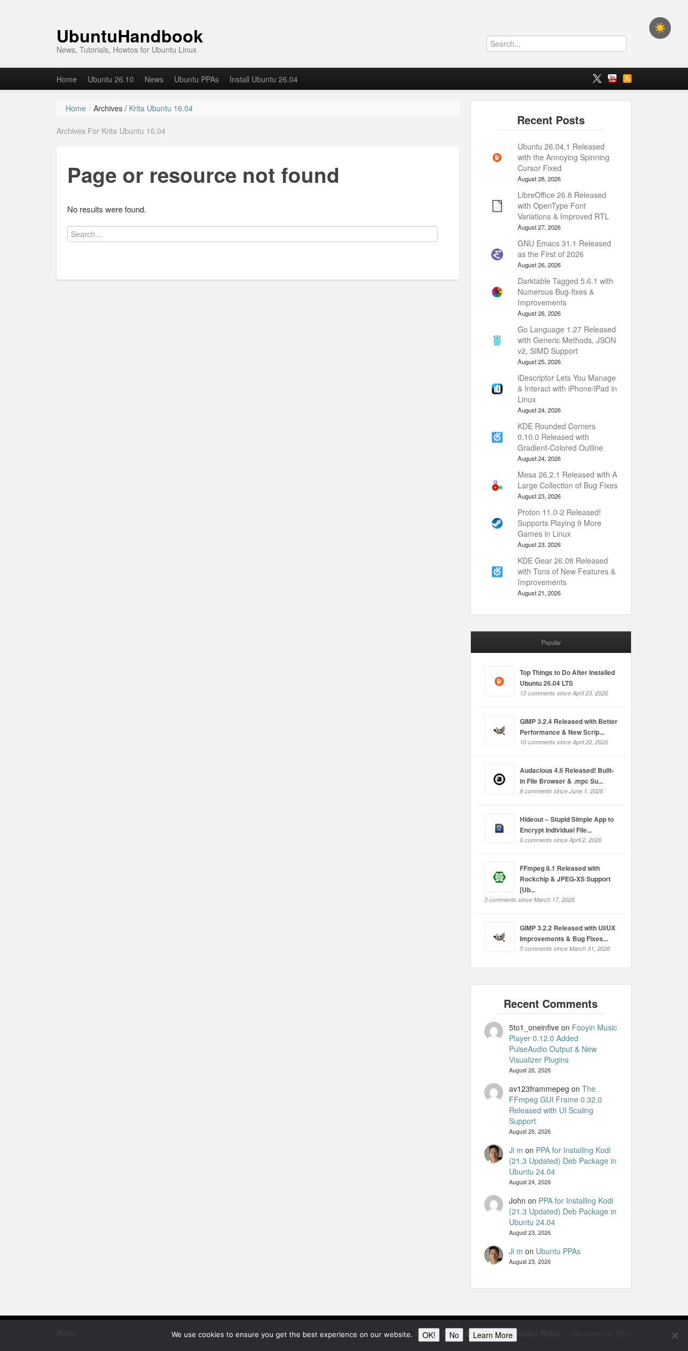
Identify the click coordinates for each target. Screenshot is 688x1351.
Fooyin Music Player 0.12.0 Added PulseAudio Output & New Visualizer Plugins (563, 1043)
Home (66, 79)
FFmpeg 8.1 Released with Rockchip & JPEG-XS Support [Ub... (565, 878)
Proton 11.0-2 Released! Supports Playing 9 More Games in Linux (559, 523)
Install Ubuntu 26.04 (264, 79)
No (454, 1334)
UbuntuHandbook (129, 35)
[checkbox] (660, 28)
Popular (551, 642)
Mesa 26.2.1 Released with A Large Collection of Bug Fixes (568, 479)
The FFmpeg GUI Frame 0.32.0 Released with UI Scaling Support (555, 1104)
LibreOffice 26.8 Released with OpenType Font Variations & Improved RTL (563, 205)
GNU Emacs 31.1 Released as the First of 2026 (564, 248)
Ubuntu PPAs (196, 79)
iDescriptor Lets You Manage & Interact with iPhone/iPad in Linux (567, 388)
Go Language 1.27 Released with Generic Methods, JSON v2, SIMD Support (567, 340)
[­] (344, 5)
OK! (428, 1334)
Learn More (493, 1334)
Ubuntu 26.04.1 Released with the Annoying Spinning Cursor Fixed (564, 157)
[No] (674, 1335)
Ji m (516, 1149)
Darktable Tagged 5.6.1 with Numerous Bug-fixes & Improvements (565, 291)
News (154, 79)
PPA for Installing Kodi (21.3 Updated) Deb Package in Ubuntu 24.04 (563, 1160)
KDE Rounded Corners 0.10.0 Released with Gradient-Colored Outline (560, 437)
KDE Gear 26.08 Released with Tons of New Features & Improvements (566, 571)
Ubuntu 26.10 (111, 79)
